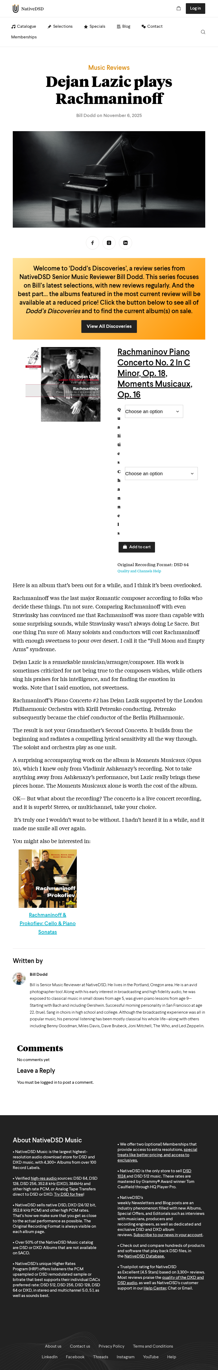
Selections (63, 27)
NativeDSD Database (144, 1256)
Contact (155, 27)
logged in (48, 1083)
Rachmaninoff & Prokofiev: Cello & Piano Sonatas (48, 924)
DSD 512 (141, 1176)
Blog (126, 27)
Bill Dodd (39, 975)
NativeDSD (28, 8)
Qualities (119, 435)
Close (175, 1336)
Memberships (24, 37)
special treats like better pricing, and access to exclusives (157, 1155)
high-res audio (44, 1178)
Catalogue (26, 27)
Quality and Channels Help (139, 570)
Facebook (92, 242)
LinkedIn (125, 242)
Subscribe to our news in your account (168, 1235)
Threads (109, 242)
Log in (195, 8)
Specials (97, 27)
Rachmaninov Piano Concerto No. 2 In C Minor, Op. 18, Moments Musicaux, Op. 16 (155, 373)
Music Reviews (109, 68)
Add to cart (140, 547)
